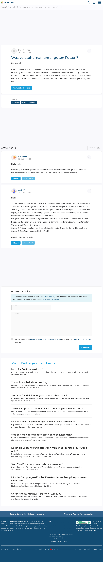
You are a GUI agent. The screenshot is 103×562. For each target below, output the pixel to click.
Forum (3, 7)
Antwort (16, 313)
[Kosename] (14, 157)
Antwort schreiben (21, 88)
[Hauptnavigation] (99, 2)
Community (21, 514)
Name (15, 306)
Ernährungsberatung (26, 7)
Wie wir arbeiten (86, 514)
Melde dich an (49, 297)
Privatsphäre (97, 549)
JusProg (93, 530)
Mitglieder (31, 514)
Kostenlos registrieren (51, 299)
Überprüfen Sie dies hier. (58, 541)
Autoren (76, 514)
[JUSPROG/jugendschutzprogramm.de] (83, 522)
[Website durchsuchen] (88, 2)
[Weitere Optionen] (89, 50)
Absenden (85, 347)
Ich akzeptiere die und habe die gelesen (53, 341)
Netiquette (40, 514)
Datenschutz (88, 549)
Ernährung (16, 102)
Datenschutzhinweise (82, 339)
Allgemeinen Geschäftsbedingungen (45, 339)
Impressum (78, 549)
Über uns (68, 514)
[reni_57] (14, 191)
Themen (11, 7)
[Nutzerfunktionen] (93, 2)
